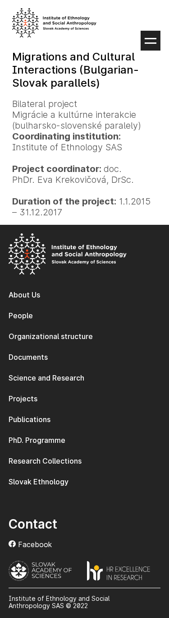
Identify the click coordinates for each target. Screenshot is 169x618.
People (21, 315)
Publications (29, 419)
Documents (28, 357)
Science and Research (46, 377)
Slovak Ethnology (39, 481)
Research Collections (45, 460)
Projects (23, 398)
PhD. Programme (37, 440)
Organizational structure (51, 336)
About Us (24, 294)
